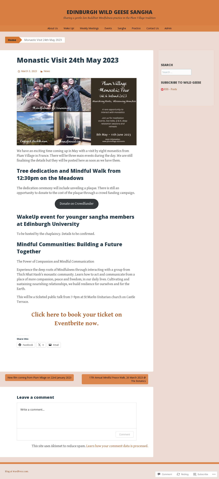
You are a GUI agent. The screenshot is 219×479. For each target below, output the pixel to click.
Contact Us (152, 28)
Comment (124, 434)
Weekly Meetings (89, 28)
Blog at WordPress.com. (17, 471)
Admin (168, 28)
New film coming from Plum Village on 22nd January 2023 (39, 377)
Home (12, 40)
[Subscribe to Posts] (162, 89)
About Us (53, 28)
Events (108, 28)
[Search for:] (176, 72)
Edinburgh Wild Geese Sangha (109, 12)
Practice (136, 28)
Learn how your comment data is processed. (117, 446)
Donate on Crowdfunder (77, 204)
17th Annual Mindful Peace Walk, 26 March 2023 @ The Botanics (117, 379)
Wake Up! (69, 28)
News (47, 71)
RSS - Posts (170, 89)
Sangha (122, 28)
